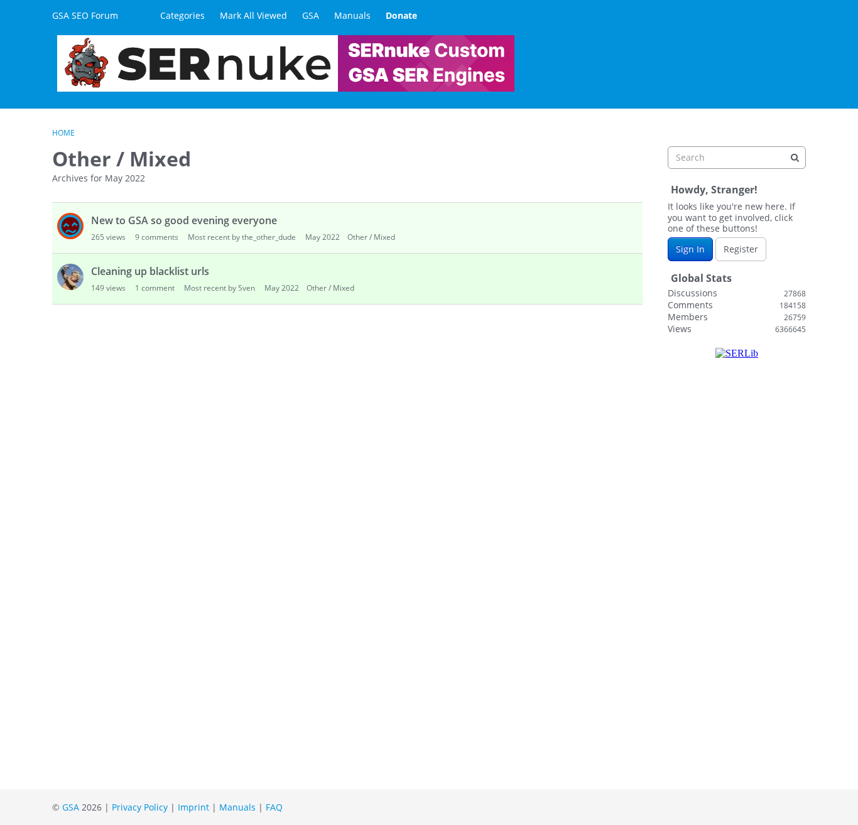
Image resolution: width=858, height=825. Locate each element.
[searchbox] (737, 157)
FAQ (274, 807)
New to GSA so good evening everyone (184, 220)
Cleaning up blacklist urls (150, 271)
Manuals (352, 15)
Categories (182, 15)
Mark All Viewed (253, 15)
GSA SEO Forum (85, 15)
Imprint (193, 807)
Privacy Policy (140, 807)
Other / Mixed (371, 237)
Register (741, 249)
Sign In (690, 249)
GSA (310, 15)
